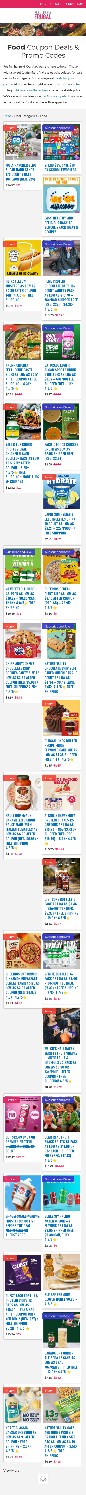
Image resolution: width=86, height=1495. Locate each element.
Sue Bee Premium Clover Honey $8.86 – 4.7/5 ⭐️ (60, 1299)
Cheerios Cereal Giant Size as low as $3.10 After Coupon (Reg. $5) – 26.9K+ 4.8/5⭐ (60, 600)
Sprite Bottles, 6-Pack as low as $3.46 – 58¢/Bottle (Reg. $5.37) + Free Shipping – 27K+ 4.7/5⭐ (61, 986)
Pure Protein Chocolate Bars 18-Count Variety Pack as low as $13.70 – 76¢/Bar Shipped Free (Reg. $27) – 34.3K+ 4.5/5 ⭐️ (61, 298)
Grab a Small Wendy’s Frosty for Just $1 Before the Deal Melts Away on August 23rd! (22, 1225)
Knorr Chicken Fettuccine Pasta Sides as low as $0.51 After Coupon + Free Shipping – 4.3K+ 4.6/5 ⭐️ (22, 379)
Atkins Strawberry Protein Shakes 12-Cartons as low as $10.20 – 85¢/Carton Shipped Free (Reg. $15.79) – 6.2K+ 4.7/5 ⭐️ (60, 832)
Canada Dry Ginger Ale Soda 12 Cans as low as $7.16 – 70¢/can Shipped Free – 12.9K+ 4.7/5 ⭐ (61, 1365)
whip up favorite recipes (31, 90)
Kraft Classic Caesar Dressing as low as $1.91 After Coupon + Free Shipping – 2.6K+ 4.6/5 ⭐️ (21, 1442)
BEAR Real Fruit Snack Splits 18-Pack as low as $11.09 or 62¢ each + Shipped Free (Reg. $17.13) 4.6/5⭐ (61, 1151)
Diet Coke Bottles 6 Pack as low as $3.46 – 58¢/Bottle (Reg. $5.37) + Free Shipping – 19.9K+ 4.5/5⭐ (61, 911)
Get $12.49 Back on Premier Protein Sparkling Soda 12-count (20, 1147)
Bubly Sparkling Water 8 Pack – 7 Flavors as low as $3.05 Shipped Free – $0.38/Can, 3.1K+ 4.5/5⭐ (60, 1230)
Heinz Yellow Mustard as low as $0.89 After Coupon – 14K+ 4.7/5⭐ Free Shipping (22, 293)
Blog (42, 4)
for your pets (54, 96)
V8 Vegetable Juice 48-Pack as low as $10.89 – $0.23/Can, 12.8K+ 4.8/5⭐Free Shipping (20, 600)
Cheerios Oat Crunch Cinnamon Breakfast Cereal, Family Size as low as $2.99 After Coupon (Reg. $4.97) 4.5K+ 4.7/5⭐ (23, 988)
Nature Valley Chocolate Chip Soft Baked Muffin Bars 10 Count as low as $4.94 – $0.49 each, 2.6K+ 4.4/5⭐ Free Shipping (60, 677)
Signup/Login (73, 4)
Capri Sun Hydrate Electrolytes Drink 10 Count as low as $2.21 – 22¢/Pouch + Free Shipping (59, 526)
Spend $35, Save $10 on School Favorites (60, 167)
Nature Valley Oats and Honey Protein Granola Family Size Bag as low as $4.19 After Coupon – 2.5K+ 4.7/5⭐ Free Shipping (60, 1444)
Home (7, 116)
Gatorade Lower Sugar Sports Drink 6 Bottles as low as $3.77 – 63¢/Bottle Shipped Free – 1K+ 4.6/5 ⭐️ (60, 379)
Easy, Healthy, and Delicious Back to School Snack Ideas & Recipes (61, 225)
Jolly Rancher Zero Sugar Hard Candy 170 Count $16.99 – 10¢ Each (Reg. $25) (21, 175)
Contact (55, 4)
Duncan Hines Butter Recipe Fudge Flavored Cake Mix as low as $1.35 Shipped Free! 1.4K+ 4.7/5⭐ (60, 752)
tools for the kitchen (66, 84)
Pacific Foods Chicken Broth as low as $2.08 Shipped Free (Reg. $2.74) (61, 454)
